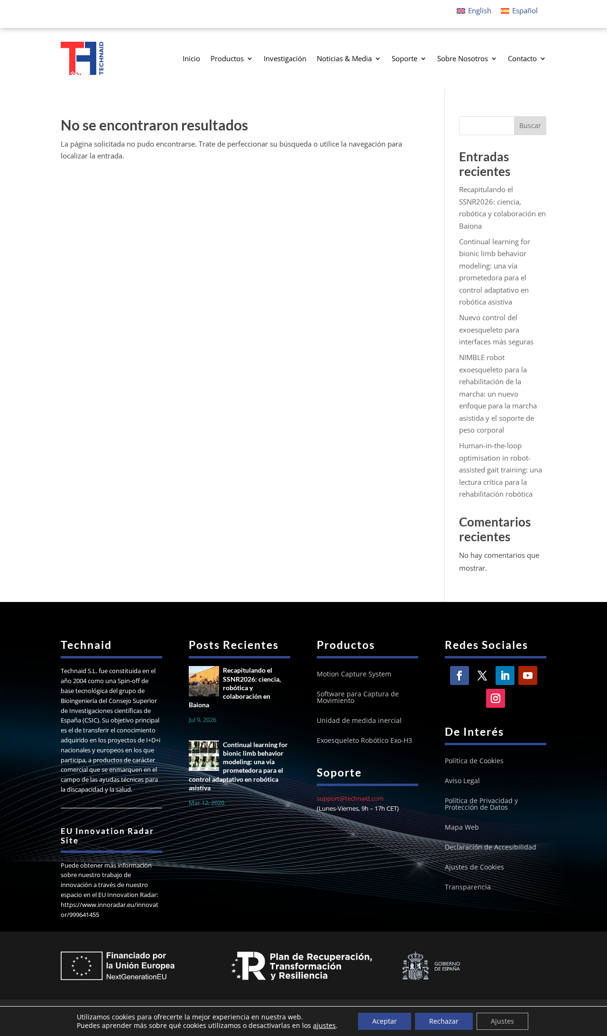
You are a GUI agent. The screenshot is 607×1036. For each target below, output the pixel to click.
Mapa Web (462, 828)
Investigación (285, 58)
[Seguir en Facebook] (459, 675)
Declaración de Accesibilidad (490, 847)
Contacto (522, 58)
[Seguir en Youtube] (527, 675)
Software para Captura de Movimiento (358, 698)
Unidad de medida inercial (359, 721)
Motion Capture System (354, 674)
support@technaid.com (350, 798)
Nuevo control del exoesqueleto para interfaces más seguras (496, 329)
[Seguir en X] (482, 675)
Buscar (530, 125)
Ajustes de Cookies (474, 867)
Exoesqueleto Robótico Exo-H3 (364, 741)
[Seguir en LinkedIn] (505, 675)
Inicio (191, 58)
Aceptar (384, 1021)
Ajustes (502, 1021)
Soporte (404, 58)
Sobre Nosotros (462, 58)
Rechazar (444, 1021)
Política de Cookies (474, 761)
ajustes (324, 1025)
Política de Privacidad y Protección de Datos (481, 804)
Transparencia (468, 887)
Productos (227, 58)
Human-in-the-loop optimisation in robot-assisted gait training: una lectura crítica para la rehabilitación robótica (500, 470)
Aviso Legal (462, 781)
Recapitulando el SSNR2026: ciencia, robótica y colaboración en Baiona (235, 687)
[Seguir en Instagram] (495, 698)
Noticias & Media (344, 58)
